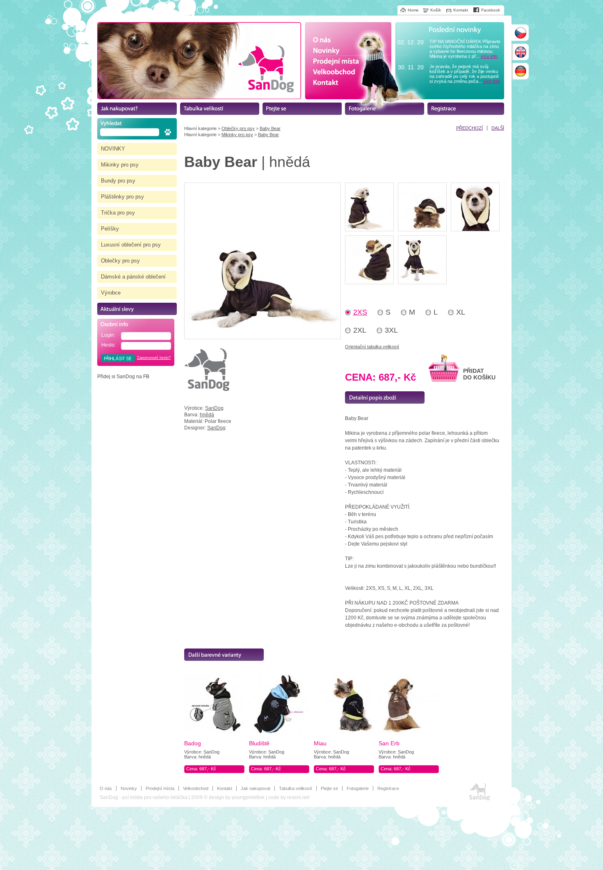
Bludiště (259, 743)
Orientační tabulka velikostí (372, 346)
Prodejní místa (160, 788)
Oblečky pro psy (238, 128)
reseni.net (298, 797)
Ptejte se (329, 788)
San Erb (389, 743)
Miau (320, 743)
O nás (106, 788)
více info (489, 56)
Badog (192, 743)
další (497, 128)
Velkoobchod (195, 788)
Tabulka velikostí (295, 788)
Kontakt (224, 788)
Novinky (129, 788)
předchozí (469, 128)
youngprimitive (248, 797)
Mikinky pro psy (237, 134)
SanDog (214, 408)
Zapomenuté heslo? (154, 358)
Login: (108, 335)
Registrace (388, 788)
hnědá (207, 415)
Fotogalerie (358, 788)
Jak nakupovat (255, 788)
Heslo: (108, 345)
